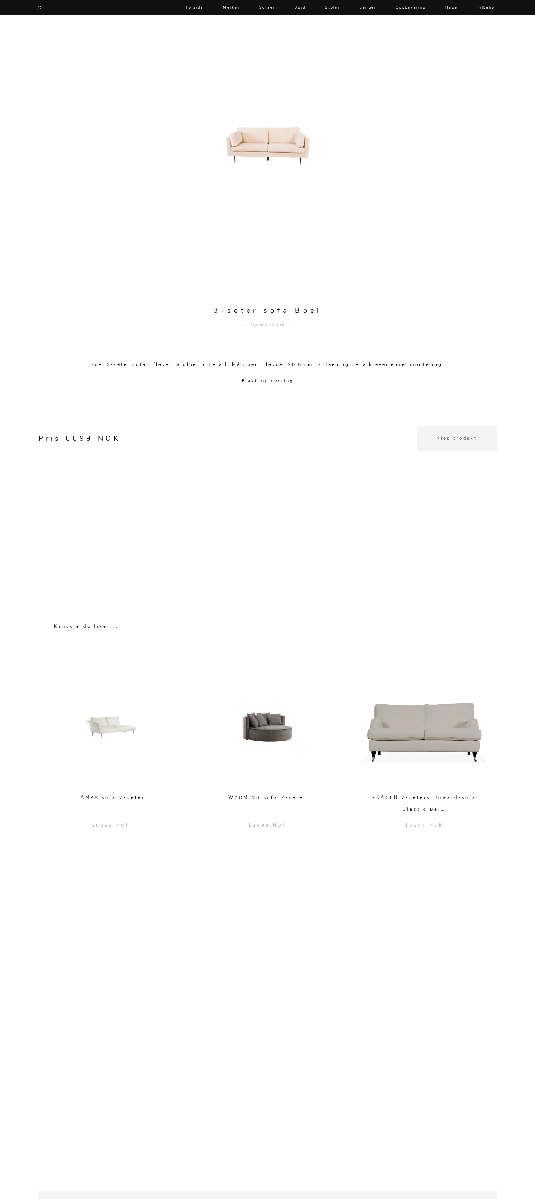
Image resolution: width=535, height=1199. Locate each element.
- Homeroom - (267, 325)
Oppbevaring (411, 7)
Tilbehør (487, 7)
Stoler (332, 7)
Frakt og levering (267, 381)
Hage (451, 7)
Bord (300, 7)
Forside (195, 7)
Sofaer (267, 7)
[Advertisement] (267, 506)
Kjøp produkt (457, 438)
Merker (231, 7)
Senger (368, 7)
